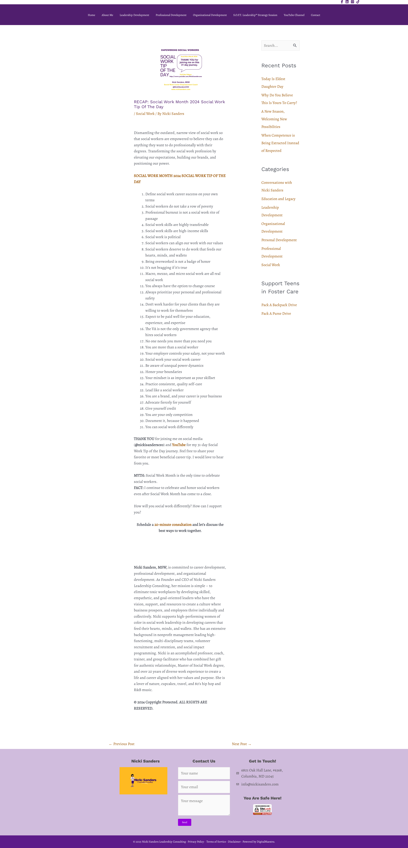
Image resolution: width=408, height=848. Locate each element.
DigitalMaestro (265, 842)
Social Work (145, 113)
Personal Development (279, 239)
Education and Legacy (278, 198)
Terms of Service (216, 842)
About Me (107, 15)
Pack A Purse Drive (276, 313)
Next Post (241, 743)
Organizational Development (210, 15)
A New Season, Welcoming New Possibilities (274, 119)
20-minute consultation (173, 524)
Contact (315, 15)
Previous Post (122, 743)
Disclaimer (234, 842)
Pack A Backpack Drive (279, 304)
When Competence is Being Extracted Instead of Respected (280, 143)
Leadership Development (134, 15)
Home (91, 15)
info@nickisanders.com (260, 784)
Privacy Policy (196, 842)
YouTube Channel (294, 15)
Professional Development (171, 15)
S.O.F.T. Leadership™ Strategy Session (255, 15)
